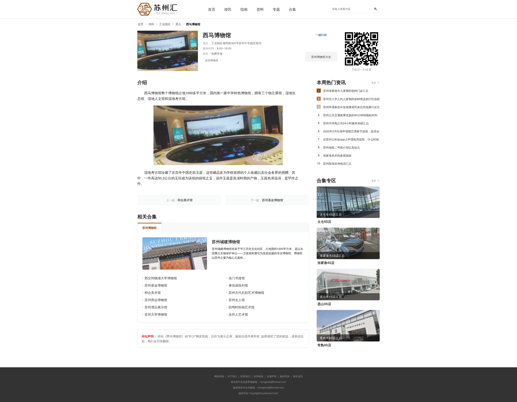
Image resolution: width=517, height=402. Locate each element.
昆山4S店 (324, 304)
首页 (140, 24)
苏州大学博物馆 (156, 314)
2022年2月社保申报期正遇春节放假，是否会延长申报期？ (351, 132)
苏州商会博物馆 (156, 299)
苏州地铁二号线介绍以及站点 (341, 147)
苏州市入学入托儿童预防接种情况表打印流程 (351, 99)
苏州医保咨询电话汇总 (337, 163)
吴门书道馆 (237, 278)
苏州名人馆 (237, 299)
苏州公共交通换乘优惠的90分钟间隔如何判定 (350, 116)
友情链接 (258, 376)
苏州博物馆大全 (321, 57)
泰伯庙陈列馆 (238, 285)
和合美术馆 (185, 200)
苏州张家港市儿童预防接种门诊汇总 (345, 91)
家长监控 (298, 376)
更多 (373, 82)
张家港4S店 (325, 263)
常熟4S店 (324, 345)
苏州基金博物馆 (272, 200)
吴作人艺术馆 (238, 314)
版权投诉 (285, 376)
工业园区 (164, 24)
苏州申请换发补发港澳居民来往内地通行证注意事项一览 (351, 108)
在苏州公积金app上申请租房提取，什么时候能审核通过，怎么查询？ (351, 140)
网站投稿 (219, 376)
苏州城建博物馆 (226, 241)
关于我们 (232, 376)
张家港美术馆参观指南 (337, 155)
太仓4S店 (324, 222)
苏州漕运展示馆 (156, 307)
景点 (178, 24)
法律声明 (271, 376)
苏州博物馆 (211, 60)
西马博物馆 (193, 24)
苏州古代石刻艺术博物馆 (246, 292)
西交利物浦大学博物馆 (161, 278)
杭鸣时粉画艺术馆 (241, 307)
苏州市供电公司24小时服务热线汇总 (346, 123)
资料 (151, 24)
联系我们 (245, 376)
